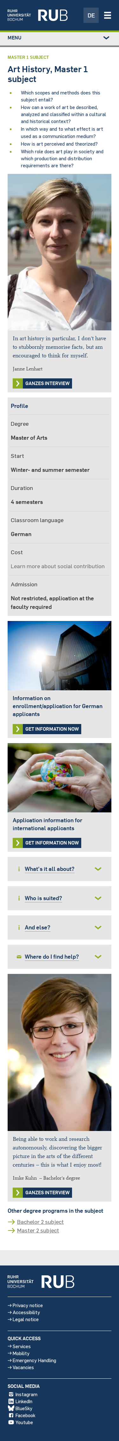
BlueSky (24, 1408)
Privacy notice (28, 1305)
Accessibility (26, 1312)
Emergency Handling (34, 1360)
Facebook (25, 1415)
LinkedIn (24, 1401)
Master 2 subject (38, 1230)
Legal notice (26, 1319)
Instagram (26, 1394)
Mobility (21, 1353)
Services (22, 1346)
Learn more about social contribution (58, 565)
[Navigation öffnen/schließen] (108, 15)
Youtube (24, 1422)
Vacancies (23, 1367)
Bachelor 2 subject (40, 1221)
